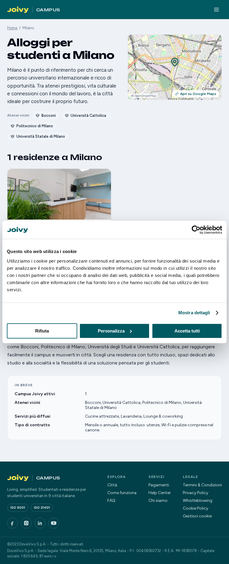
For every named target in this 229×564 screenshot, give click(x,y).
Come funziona (122, 492)
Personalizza (111, 330)
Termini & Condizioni (202, 485)
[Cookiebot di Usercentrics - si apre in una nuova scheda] (196, 229)
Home (12, 28)
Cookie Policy (195, 508)
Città (112, 485)
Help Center (159, 492)
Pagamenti (158, 485)
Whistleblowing (197, 500)
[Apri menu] (216, 9)
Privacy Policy (195, 492)
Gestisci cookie (197, 516)
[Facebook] (12, 523)
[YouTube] (53, 523)
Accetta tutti (187, 330)
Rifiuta (42, 330)
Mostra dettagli (194, 312)
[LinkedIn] (40, 523)
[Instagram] (26, 523)
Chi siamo (158, 500)
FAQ (111, 500)
